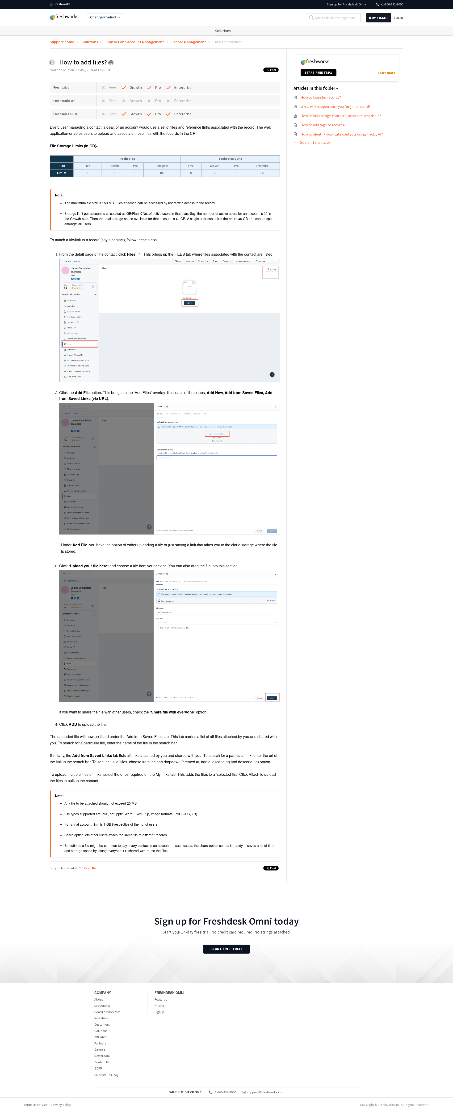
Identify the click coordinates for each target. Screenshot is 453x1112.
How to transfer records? (321, 97)
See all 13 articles (315, 142)
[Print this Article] (110, 62)
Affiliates (100, 1037)
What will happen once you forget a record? (335, 106)
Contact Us (102, 1062)
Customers (102, 1024)
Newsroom (102, 1056)
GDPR (98, 1068)
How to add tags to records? (323, 125)
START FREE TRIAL (318, 73)
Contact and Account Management (134, 41)
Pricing (159, 1005)
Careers (100, 1049)
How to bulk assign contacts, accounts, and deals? (341, 115)
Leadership (102, 1005)
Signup (159, 1012)
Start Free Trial (226, 948)
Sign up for (346, 4)
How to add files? (228, 41)
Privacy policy (61, 1105)
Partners (100, 1043)
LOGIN (398, 18)
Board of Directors (107, 1012)
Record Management (189, 41)
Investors (101, 1018)
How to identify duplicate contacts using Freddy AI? (342, 134)
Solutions (223, 30)
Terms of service (36, 1105)
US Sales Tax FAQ (106, 1075)
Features (161, 999)
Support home (62, 41)
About (98, 999)
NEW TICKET (378, 18)
